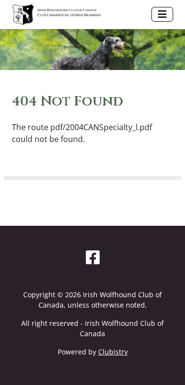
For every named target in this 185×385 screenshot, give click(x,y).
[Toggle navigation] (162, 14)
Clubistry (113, 351)
